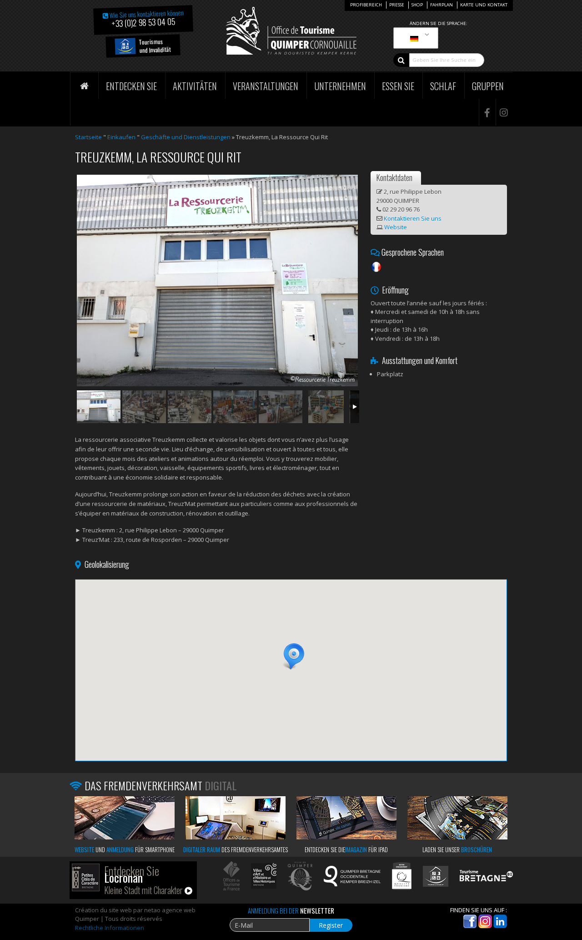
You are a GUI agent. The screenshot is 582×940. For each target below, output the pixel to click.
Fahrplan (441, 5)
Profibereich (366, 5)
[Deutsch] (414, 38)
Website (395, 227)
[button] (291, 656)
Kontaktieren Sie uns (413, 218)
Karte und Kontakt (483, 5)
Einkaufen (121, 137)
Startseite (88, 137)
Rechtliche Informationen (109, 928)
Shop (417, 5)
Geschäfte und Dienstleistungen (186, 137)
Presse (396, 5)
